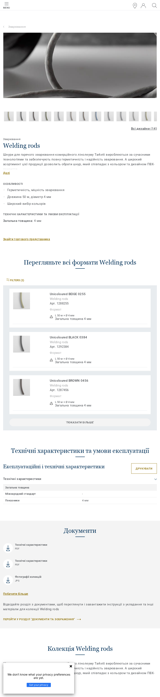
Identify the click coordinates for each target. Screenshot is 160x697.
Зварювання (17, 26)
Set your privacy (38, 684)
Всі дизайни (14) (144, 128)
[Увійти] (143, 5)
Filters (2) (16, 280)
